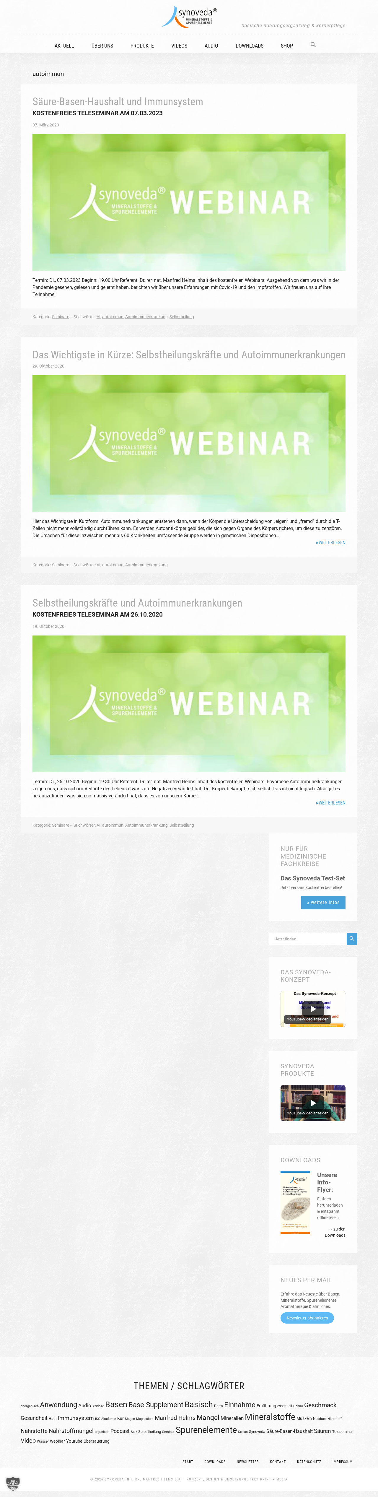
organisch (102, 1432)
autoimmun (112, 316)
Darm (218, 1406)
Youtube (74, 1441)
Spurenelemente (206, 1430)
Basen (116, 1404)
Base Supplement (155, 1405)
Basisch (199, 1404)
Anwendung (58, 1405)
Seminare (60, 316)
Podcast (120, 1431)
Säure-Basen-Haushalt (289, 1431)
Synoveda (257, 1431)
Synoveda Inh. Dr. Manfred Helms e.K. (143, 1479)
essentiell (284, 1406)
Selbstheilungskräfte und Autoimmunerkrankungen (137, 603)
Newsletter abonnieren (307, 1318)
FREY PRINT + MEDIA (269, 1479)
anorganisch (30, 1406)
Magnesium (145, 1419)
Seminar (168, 1432)
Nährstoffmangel (71, 1430)
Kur (120, 1418)
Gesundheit (34, 1418)
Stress (243, 1432)
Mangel (208, 1418)
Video (28, 1440)
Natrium (319, 1418)
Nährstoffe (34, 1431)
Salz (134, 1432)
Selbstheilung (182, 316)
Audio (84, 1405)
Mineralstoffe (270, 1417)
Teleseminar (342, 1431)
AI (98, 316)
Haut (53, 1418)
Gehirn (298, 1406)
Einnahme (239, 1405)
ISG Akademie (105, 1419)
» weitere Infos (323, 902)
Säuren (322, 1431)
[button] (317, 42)
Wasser (43, 1441)
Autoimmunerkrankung (146, 316)
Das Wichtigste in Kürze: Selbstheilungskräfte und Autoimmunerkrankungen (189, 355)
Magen (130, 1419)
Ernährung (266, 1405)
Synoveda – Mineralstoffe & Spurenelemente (189, 17)
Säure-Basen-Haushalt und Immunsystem (117, 101)
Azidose (98, 1406)
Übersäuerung (97, 1441)
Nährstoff (335, 1419)
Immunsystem (76, 1418)
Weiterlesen (332, 542)
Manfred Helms (175, 1418)
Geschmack (320, 1405)
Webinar (57, 1441)
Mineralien (232, 1418)
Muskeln (304, 1418)
